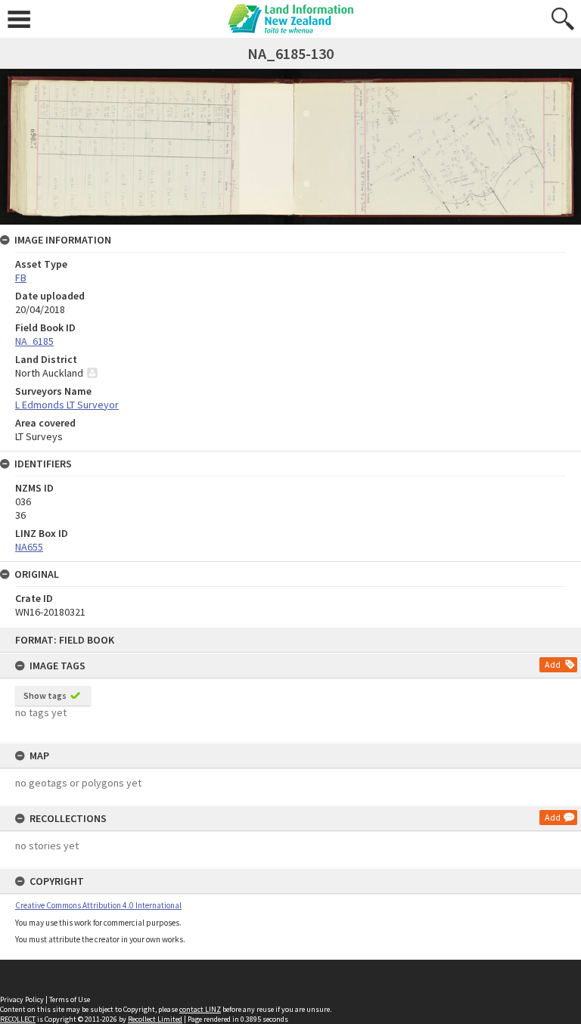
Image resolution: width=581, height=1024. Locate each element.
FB (20, 277)
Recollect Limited (155, 1019)
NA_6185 (34, 341)
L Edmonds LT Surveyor (67, 404)
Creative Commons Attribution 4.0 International (98, 905)
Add (553, 664)
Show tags (45, 695)
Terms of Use (69, 999)
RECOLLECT (18, 1019)
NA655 (29, 547)
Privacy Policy (22, 999)
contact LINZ (200, 1009)
